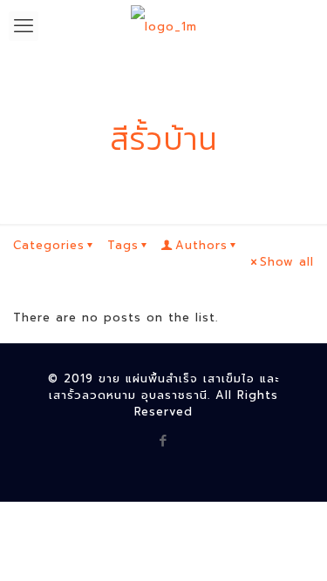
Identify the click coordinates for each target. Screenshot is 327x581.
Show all (287, 261)
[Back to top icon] (291, 545)
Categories (49, 245)
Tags (123, 245)
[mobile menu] (23, 26)
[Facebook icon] (163, 440)
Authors (201, 245)
